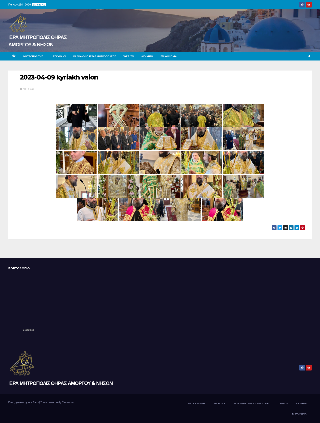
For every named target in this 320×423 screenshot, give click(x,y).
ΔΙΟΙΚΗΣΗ (147, 56)
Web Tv (128, 56)
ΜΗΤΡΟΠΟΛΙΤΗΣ (33, 56)
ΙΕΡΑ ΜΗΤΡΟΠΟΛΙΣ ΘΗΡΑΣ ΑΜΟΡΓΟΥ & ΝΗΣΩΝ (60, 383)
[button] (309, 56)
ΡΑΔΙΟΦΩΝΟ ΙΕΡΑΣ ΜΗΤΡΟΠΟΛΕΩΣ (94, 56)
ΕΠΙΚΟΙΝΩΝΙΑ (168, 56)
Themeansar (68, 402)
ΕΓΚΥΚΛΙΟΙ (59, 56)
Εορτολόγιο (28, 329)
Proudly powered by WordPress (23, 402)
